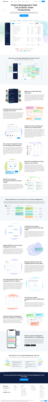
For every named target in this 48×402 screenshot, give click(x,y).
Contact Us (27, 1)
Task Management (33, 387)
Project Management (33, 388)
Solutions (15, 1)
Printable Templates (23, 392)
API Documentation (23, 388)
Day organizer (41, 392)
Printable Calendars (23, 391)
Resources (19, 1)
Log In (40, 1)
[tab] (13, 20)
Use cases (11, 1)
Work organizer (42, 391)
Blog (21, 387)
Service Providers (23, 395)
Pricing (23, 1)
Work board (41, 395)
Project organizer (42, 387)
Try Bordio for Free (24, 15)
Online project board (42, 388)
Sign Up (43, 1)
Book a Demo (35, 1)
